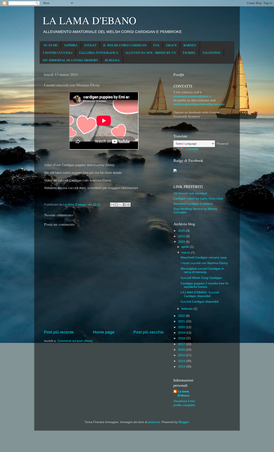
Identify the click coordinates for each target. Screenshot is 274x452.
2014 (182, 361)
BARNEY (190, 45)
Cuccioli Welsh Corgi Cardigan (201, 277)
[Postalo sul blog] (116, 205)
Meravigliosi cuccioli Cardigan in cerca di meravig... (202, 270)
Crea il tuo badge (182, 175)
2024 (182, 236)
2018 (182, 338)
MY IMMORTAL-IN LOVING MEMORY (70, 60)
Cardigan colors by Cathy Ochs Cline (198, 198)
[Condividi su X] (120, 205)
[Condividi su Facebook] (124, 205)
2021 (182, 321)
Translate (192, 149)
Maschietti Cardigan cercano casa (204, 257)
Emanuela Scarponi (183, 166)
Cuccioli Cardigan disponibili (200, 301)
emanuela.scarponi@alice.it (192, 96)
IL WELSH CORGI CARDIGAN (125, 45)
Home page (104, 332)
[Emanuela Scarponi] (175, 171)
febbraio (188, 308)
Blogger (184, 422)
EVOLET (90, 45)
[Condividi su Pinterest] (128, 205)
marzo (186, 252)
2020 (182, 327)
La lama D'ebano (184, 393)
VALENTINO (211, 52)
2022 (182, 315)
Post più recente (59, 332)
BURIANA (112, 60)
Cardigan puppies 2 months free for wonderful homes (205, 285)
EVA (156, 45)
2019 (182, 332)
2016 (182, 349)
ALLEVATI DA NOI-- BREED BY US (150, 52)
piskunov (154, 422)
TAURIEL (189, 52)
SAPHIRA (71, 45)
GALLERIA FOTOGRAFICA (98, 52)
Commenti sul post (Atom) (75, 340)
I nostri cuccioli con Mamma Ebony (204, 263)
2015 (182, 355)
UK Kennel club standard (190, 193)
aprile (186, 246)
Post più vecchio (148, 332)
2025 (182, 230)
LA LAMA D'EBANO (89, 20)
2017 (182, 344)
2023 (182, 241)
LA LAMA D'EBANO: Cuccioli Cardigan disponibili (200, 294)
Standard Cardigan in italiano (193, 203)
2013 (182, 366)
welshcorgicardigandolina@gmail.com (199, 104)
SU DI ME (51, 45)
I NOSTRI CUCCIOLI (57, 52)
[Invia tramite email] (112, 205)
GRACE (171, 45)
